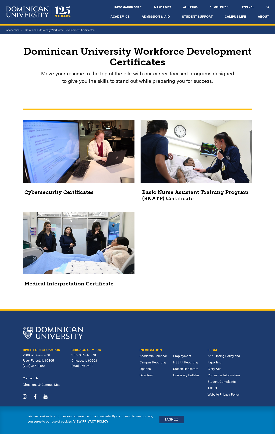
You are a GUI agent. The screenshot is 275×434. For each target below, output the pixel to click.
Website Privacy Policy (224, 394)
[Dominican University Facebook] (38, 397)
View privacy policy (90, 421)
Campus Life (235, 16)
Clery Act (214, 368)
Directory (146, 375)
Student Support (197, 16)
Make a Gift (162, 7)
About (263, 16)
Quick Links (218, 7)
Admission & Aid (156, 16)
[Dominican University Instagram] (28, 397)
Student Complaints (222, 381)
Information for (126, 7)
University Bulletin (186, 375)
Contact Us (30, 378)
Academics (120, 16)
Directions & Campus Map (41, 384)
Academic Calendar (153, 355)
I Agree (171, 419)
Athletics (190, 7)
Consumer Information (224, 375)
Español (248, 7)
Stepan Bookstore (185, 368)
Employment (182, 355)
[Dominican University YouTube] (48, 397)
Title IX (212, 388)
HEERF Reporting (185, 362)
